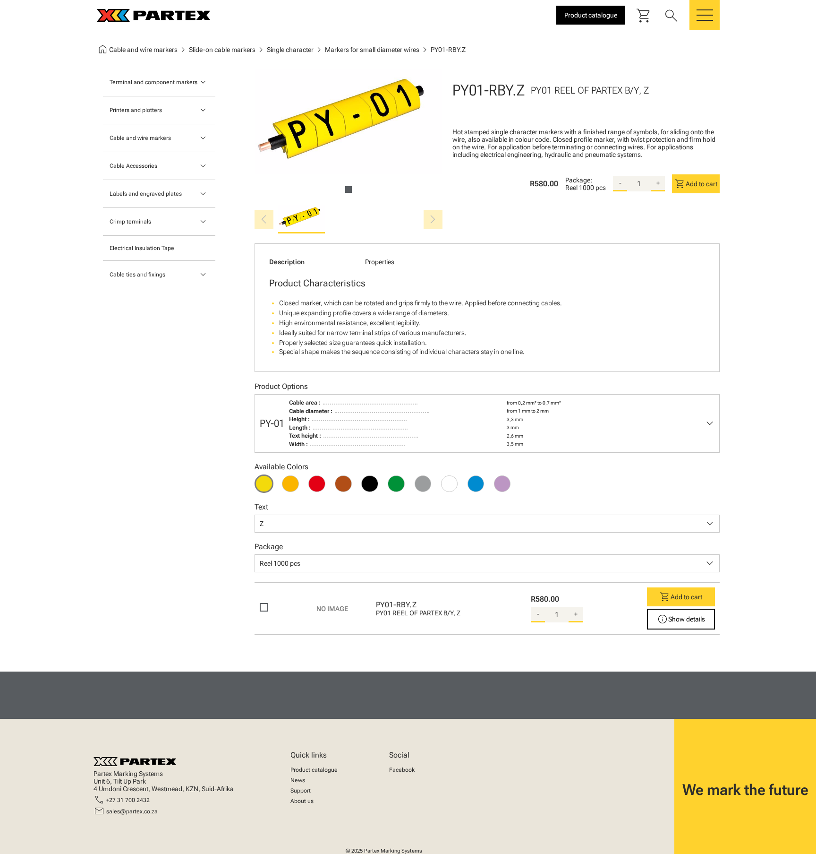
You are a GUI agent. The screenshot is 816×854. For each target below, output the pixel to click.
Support (300, 790)
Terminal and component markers (153, 82)
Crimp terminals (130, 221)
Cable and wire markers (140, 138)
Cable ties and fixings (137, 274)
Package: (578, 180)
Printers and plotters (136, 110)
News (297, 780)
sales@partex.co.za (132, 811)
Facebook (402, 770)
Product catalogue (314, 770)
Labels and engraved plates (146, 193)
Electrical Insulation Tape (142, 248)
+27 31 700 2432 (128, 800)
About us (302, 801)
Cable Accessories (133, 166)
